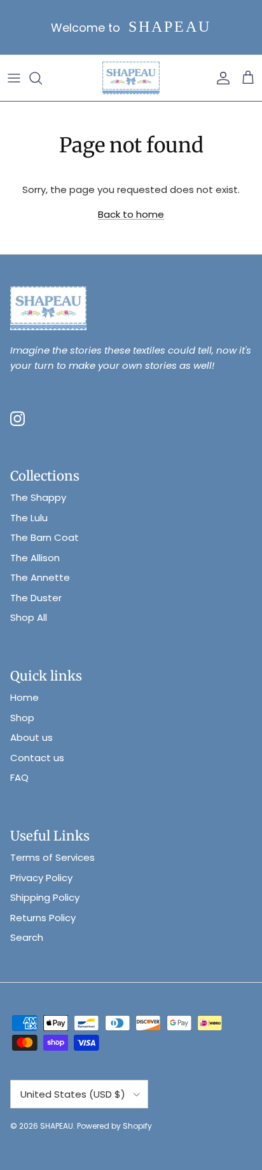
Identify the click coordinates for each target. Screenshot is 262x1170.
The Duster (36, 597)
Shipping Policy (44, 897)
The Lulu (29, 517)
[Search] (42, 78)
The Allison (35, 557)
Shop (22, 717)
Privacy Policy (41, 877)
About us (31, 737)
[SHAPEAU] (131, 78)
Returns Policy (43, 917)
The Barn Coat (44, 537)
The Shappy (38, 497)
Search (26, 937)
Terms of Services (52, 857)
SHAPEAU (56, 1125)
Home (24, 697)
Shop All (28, 617)
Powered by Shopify (114, 1125)
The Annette (40, 577)
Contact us (37, 757)
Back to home (131, 214)
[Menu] (14, 78)
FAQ (19, 777)
